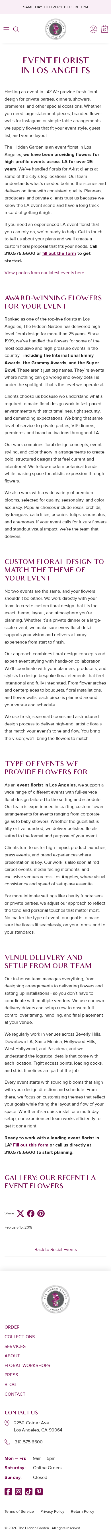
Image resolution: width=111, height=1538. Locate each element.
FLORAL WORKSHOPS (27, 1365)
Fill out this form (30, 1145)
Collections (20, 1337)
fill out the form (59, 253)
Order (12, 1327)
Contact (15, 1394)
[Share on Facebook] (30, 1213)
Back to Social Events (55, 1249)
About (12, 1356)
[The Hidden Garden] (55, 29)
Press (11, 1375)
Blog (10, 1384)
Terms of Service (19, 1511)
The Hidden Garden (33, 1528)
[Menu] (6, 29)
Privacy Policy (52, 1511)
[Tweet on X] (20, 1213)
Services (15, 1346)
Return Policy (82, 1511)
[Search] (19, 29)
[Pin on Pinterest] (41, 1213)
